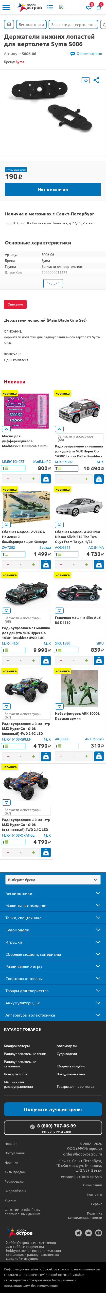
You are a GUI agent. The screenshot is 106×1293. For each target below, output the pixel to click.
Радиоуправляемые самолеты (20, 1063)
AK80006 (62, 739)
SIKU (100, 643)
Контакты (94, 1194)
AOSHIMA (96, 547)
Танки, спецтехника (23, 917)
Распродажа (14, 1181)
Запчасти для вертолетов (62, 266)
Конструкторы (15, 1074)
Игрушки (13, 941)
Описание (15, 304)
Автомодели (67, 1045)
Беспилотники (18, 893)
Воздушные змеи (71, 1074)
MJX (100, 462)
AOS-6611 (63, 547)
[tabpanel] (53, 109)
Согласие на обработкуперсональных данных (22, 1211)
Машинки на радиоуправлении (18, 1084)
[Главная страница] (9, 24)
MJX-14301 (11, 643)
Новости (11, 1143)
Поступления (15, 1153)
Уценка (10, 1200)
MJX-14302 (64, 462)
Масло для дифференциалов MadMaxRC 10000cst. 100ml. (25, 441)
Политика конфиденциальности (85, 1215)
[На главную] (29, 7)
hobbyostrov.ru (50, 1269)
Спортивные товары (24, 978)
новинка (9, 393)
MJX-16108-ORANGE (18, 835)
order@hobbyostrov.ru (82, 1154)
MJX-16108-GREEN (17, 739)
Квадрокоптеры (17, 1045)
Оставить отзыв (89, 53)
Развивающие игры (23, 966)
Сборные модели (71, 1066)
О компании (92, 1185)
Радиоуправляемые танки (25, 1053)
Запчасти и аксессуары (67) (23, 715)
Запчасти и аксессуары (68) (76, 438)
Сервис (96, 1204)
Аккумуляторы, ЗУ (22, 1002)
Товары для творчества (27, 990)
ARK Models (94, 739)
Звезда (45, 547)
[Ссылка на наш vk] (88, 1232)
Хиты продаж (15, 1172)
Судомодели (17, 929)
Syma (46, 260)
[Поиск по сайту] (62, 7)
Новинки (14, 381)
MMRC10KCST (13, 461)
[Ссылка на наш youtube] (98, 1233)
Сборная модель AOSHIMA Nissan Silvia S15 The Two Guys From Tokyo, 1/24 (77, 536)
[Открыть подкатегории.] (95, 893)
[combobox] (53, 880)
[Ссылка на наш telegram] (78, 1232)
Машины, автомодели (26, 905)
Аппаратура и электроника (30, 1014)
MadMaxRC (42, 461)
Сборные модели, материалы (33, 954)
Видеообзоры (15, 1191)
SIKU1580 (62, 643)
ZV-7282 (8, 547)
